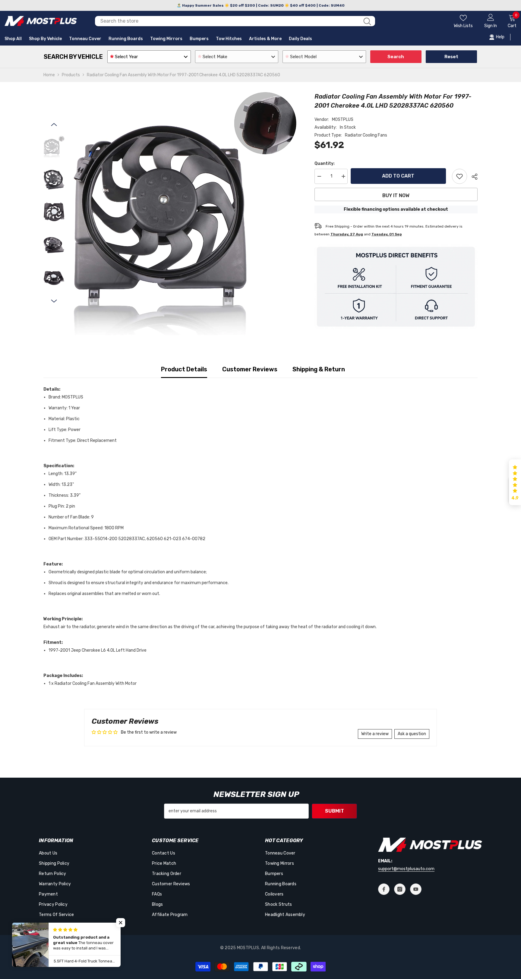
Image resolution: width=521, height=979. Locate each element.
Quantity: (324, 163)
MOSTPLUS (342, 119)
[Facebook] (384, 889)
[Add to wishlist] (459, 176)
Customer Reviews (249, 369)
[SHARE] (472, 176)
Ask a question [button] (412, 733)
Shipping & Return (318, 369)
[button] (53, 124)
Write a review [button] (375, 733)
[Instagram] (400, 889)
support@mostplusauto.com (406, 868)
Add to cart (400, 176)
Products (71, 74)
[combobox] (227, 21)
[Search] (235, 21)
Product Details (184, 369)
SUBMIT (334, 811)
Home (49, 74)
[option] (185, 213)
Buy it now (395, 195)
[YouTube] (416, 889)
